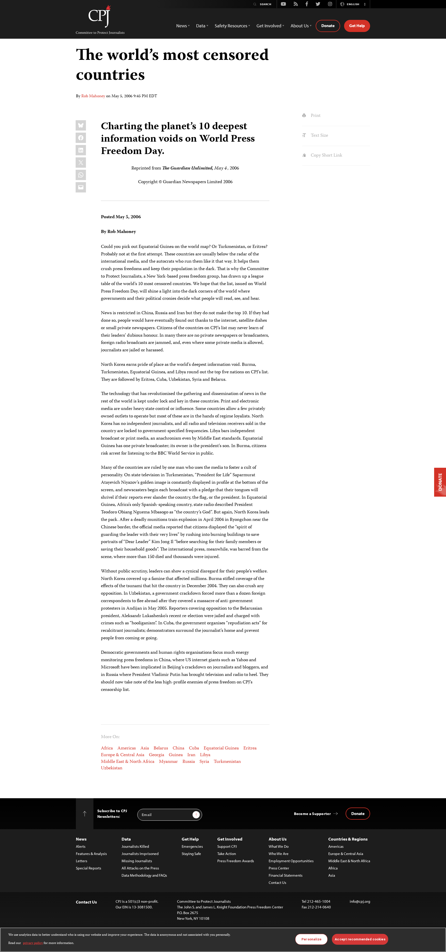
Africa (107, 748)
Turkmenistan (227, 762)
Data (126, 839)
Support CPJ (227, 846)
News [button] (181, 26)
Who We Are (279, 853)
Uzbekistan (111, 768)
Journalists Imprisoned (140, 853)
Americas (126, 748)
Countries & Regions (348, 839)
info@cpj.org (360, 901)
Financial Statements (285, 875)
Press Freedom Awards (235, 860)
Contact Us (277, 882)
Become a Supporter (312, 813)
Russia (188, 762)
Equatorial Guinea (221, 748)
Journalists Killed (135, 846)
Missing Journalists (137, 860)
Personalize (311, 939)
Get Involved (229, 839)
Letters (81, 860)
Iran (191, 755)
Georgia (156, 755)
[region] (223, 939)
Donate (327, 25)
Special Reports (88, 868)
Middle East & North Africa (127, 762)
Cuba (194, 748)
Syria (204, 762)
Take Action (226, 853)
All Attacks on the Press (140, 868)
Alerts (80, 846)
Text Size (319, 136)
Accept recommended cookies (360, 939)
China (178, 748)
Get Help (357, 25)
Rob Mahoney (93, 96)
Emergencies (192, 846)
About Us (277, 839)
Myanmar (168, 762)
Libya (205, 755)
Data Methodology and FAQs (144, 875)
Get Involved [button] (269, 26)
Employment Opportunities (291, 860)
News (81, 839)
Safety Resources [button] (231, 26)
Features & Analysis (91, 853)
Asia (144, 748)
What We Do (279, 846)
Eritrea (250, 748)
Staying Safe (191, 853)
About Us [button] (300, 26)
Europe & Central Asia (122, 755)
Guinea (176, 755)
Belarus (161, 748)
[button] (365, 4)
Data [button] (200, 26)
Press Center (279, 868)
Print (315, 116)
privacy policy (33, 943)
